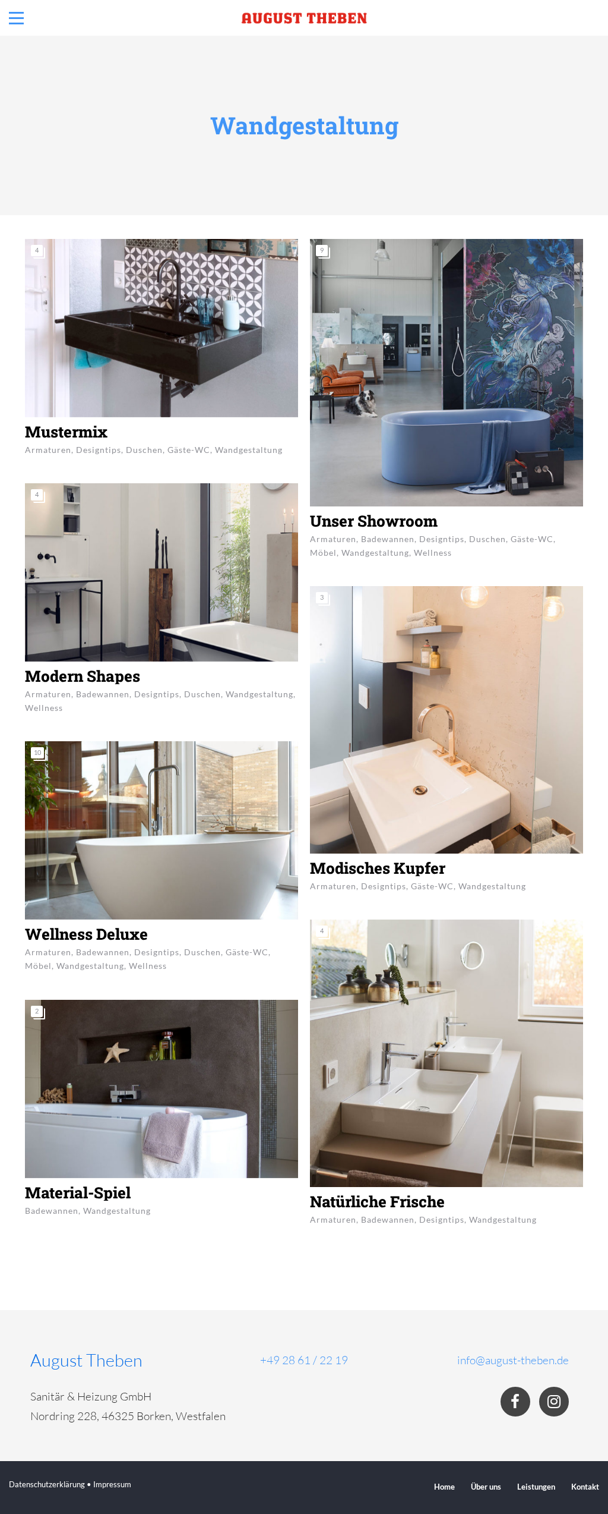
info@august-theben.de (513, 1360)
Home (444, 1486)
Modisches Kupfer (377, 868)
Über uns (486, 1486)
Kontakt (585, 1486)
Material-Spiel (78, 1192)
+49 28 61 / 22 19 (304, 1360)
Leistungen (536, 1486)
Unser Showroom (374, 521)
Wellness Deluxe (86, 934)
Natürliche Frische (377, 1201)
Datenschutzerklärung (47, 1484)
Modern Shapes (82, 676)
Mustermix (66, 431)
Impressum (112, 1484)
